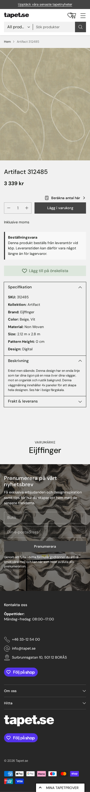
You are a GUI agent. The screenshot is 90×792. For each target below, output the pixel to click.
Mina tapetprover (62, 788)
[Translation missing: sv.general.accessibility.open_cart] (73, 15)
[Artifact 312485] (45, 104)
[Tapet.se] (16, 15)
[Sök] (80, 27)
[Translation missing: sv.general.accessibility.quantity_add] (26, 208)
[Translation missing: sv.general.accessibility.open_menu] (83, 15)
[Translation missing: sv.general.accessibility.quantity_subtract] (8, 208)
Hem (7, 41)
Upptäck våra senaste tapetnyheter (45, 4)
